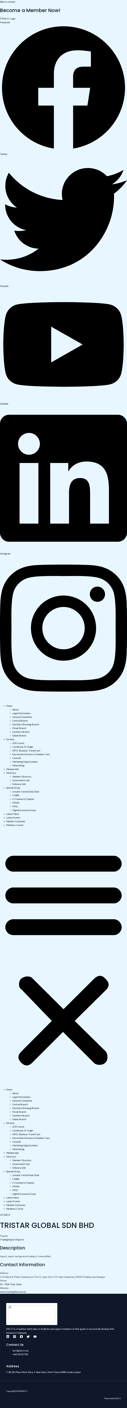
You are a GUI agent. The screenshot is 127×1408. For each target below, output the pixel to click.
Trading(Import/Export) (12, 1239)
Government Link (21, 780)
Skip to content (7, 1)
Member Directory (21, 776)
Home (9, 706)
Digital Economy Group (24, 810)
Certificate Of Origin (22, 747)
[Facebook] (21, 1337)
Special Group (13, 787)
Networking (18, 765)
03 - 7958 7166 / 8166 (10, 1284)
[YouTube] (35, 1337)
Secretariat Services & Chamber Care (31, 754)
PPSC (15, 806)
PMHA (15, 802)
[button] (63, 957)
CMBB (15, 795)
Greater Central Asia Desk (25, 791)
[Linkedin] (7, 1337)
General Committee (22, 717)
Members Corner (15, 825)
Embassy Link (19, 784)
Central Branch (20, 720)
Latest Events (13, 817)
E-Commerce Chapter (23, 799)
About (15, 709)
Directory (11, 773)
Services (10, 739)
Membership (12, 769)
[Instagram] (14, 1337)
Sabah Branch (19, 735)
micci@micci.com (20, 1350)
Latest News (12, 814)
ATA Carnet (18, 743)
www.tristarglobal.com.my (13, 1291)
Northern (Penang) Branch (25, 724)
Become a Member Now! (30, 10)
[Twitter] (28, 1337)
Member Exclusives (15, 821)
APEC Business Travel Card (26, 750)
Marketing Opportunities (25, 761)
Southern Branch (21, 732)
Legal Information (21, 713)
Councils (16, 758)
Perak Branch (19, 728)
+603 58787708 (20, 1354)
